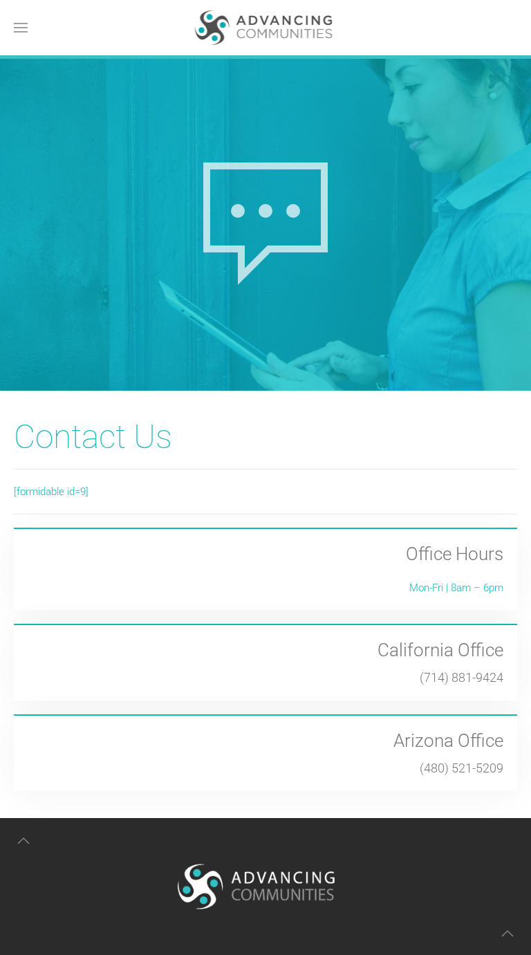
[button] (21, 27)
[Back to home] (266, 27)
